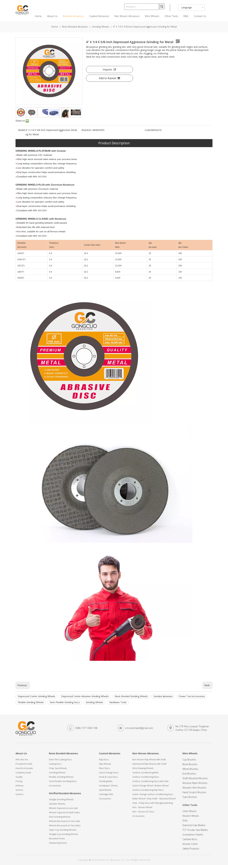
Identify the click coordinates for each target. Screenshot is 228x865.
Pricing (19, 781)
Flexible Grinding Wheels (31, 702)
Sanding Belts (105, 781)
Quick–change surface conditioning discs (152, 794)
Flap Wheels (105, 763)
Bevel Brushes (189, 764)
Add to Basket (107, 78)
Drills (185, 820)
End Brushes (189, 773)
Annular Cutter (190, 843)
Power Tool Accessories (192, 696)
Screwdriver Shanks (192, 834)
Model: (21, 130)
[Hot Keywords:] (162, 6)
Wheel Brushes (190, 768)
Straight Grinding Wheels (61, 799)
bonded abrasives (163, 696)
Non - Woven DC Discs (143, 811)
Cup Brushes (189, 759)
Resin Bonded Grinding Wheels (131, 696)
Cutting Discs (55, 763)
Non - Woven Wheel (142, 807)
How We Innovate (24, 768)
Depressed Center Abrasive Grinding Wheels (85, 696)
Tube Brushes (189, 797)
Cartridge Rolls (106, 794)
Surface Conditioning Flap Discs (147, 789)
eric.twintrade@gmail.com (139, 728)
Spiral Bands (105, 789)
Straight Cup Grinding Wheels (63, 834)
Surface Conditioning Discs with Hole (150, 781)
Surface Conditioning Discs (145, 776)
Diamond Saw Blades (193, 825)
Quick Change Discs (109, 772)
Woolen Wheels (190, 815)
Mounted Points (57, 838)
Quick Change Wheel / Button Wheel (150, 785)
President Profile (24, 763)
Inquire (107, 69)
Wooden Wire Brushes (194, 787)
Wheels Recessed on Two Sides (64, 825)
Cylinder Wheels (57, 803)
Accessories (55, 785)
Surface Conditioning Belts (145, 772)
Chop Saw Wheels (58, 768)
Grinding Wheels (94, 702)
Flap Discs (104, 759)
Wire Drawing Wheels (142, 768)
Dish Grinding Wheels (59, 816)
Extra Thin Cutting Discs (60, 759)
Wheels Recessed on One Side (64, 821)
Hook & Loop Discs (108, 776)
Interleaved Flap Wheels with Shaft (149, 763)
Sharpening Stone (58, 842)
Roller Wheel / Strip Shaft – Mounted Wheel (154, 798)
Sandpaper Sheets (108, 785)
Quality (19, 776)
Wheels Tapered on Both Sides (64, 812)
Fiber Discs (104, 768)
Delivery (20, 785)
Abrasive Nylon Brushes (194, 783)
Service (19, 789)
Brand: (84, 130)
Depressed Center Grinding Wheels (36, 696)
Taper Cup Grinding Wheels (62, 829)
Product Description (114, 143)
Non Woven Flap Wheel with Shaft (149, 759)
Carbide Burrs (189, 839)
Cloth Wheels (189, 811)
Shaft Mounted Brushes (195, 778)
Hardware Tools (118, 702)
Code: (148, 130)
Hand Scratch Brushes (194, 792)
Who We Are (22, 759)
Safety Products (190, 848)
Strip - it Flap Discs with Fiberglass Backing (152, 802)
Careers (19, 794)
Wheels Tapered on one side (63, 808)
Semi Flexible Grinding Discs (65, 702)
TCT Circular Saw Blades (195, 829)
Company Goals (23, 772)
